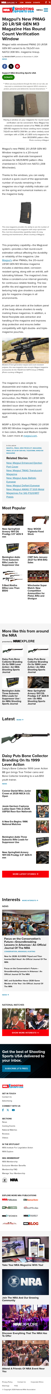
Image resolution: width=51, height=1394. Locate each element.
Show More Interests (30, 1032)
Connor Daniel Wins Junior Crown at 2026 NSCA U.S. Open (16, 793)
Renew (28, 2)
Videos (5, 1137)
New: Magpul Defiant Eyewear (23, 485)
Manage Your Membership (13, 1173)
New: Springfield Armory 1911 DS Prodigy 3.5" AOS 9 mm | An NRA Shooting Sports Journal (38, 697)
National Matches (13, 1004)
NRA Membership (10, 1161)
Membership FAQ (9, 1169)
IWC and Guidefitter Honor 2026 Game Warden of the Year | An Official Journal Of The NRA (23, 983)
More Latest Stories (31, 874)
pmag (16, 448)
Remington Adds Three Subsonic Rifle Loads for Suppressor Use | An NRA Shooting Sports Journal (11, 697)
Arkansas (22, 951)
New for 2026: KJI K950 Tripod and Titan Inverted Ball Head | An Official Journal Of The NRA (25, 959)
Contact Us (7, 1096)
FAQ (16, 1385)
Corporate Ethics (37, 1382)
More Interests (29, 900)
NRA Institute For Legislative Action (17, 1147)
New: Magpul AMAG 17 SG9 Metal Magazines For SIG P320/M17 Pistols (25, 493)
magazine (37, 448)
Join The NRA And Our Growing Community (20, 1299)
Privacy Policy (7, 1382)
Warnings (5, 1385)
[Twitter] (50, 2)
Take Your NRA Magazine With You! (22, 1265)
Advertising (7, 1100)
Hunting (31, 951)
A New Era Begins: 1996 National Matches (15, 823)
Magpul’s (7, 260)
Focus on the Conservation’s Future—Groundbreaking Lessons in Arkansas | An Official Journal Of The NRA (25, 943)
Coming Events (8, 1126)
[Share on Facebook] (4, 65)
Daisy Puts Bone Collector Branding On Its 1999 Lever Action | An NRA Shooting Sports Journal (12, 665)
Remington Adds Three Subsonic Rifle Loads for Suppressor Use (15, 839)
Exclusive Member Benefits (14, 1165)
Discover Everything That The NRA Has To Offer (24, 1334)
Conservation (10, 951)
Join (22, 2)
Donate (36, 2)
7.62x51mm (30, 450)
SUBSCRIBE (16, 1068)
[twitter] (11, 65)
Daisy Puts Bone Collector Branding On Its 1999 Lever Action (25, 760)
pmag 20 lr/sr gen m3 (16, 450)
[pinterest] (17, 65)
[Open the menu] (46, 10)
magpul (9, 448)
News (4, 59)
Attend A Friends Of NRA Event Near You (23, 1370)
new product (26, 448)
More (19, 720)
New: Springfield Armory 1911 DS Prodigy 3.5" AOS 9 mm (17, 855)
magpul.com (30, 436)
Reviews (5, 1133)
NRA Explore (7, 1151)
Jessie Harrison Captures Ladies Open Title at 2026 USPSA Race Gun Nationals (17, 808)
